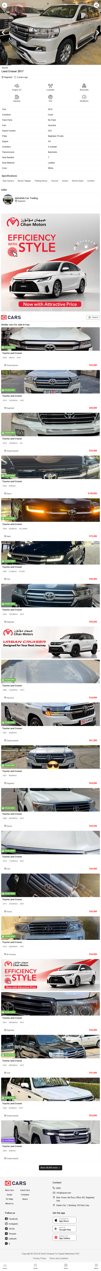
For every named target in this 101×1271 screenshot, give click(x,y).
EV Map (9, 1199)
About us (9, 1203)
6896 (58, 1188)
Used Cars (25, 1190)
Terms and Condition (58, 1258)
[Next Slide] (97, 32)
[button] (50, 32)
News (25, 1199)
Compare (25, 1194)
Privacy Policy (39, 1258)
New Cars (9, 1190)
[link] (64, 1220)
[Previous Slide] (3, 32)
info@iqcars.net (64, 1193)
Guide (9, 1194)
